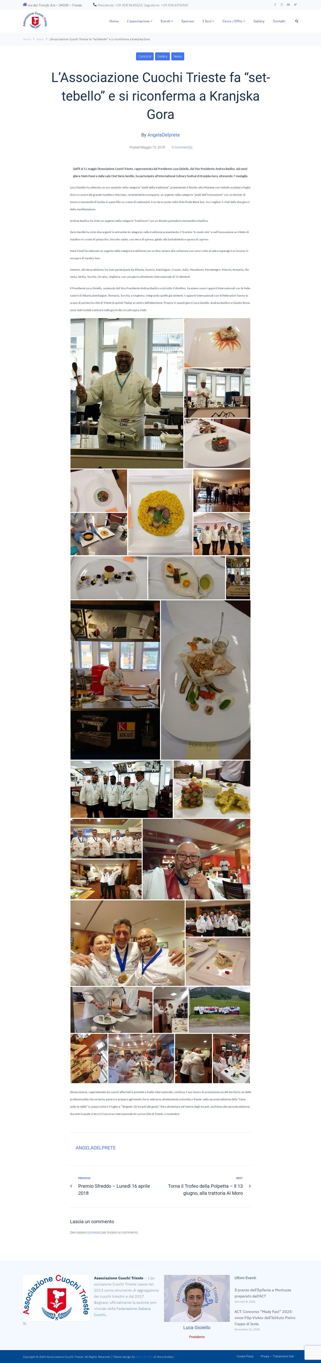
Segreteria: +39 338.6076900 (166, 5)
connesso (94, 1232)
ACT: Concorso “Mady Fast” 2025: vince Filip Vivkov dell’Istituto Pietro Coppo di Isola (265, 1317)
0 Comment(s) (181, 147)
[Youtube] (288, 4)
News (40, 39)
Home (27, 39)
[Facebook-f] (275, 4)
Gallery (162, 56)
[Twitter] (295, 4)
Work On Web (144, 1357)
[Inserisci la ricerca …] (296, 21)
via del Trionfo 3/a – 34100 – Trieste (55, 5)
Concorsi (144, 56)
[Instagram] (282, 4)
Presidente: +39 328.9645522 (120, 5)
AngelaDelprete (163, 135)
